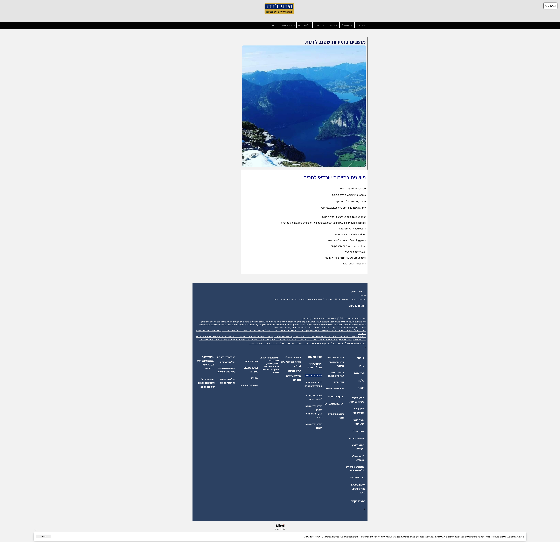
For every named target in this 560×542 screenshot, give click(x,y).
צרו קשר (275, 25)
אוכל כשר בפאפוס (359, 422)
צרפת (360, 357)
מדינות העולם (347, 25)
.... (362, 481)
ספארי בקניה (358, 501)
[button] (550, 6)
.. (348, 291)
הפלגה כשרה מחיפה (293, 378)
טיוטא (254, 378)
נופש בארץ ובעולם (358, 447)
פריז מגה (359, 373)
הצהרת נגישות (288, 25)
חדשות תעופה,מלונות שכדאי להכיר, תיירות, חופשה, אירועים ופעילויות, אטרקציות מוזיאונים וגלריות (269, 365)
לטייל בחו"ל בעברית (358, 458)
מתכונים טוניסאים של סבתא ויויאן (354, 468)
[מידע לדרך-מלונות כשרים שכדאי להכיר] (358, 492)
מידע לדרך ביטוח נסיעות (356, 400)
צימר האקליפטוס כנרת (335, 388)
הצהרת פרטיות (357, 306)
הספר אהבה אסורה (251, 369)
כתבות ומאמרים (333, 403)
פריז (361, 365)
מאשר (43, 536)
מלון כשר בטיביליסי (358, 411)
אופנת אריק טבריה (356, 438)
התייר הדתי (361, 25)
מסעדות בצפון (206, 383)
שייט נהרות (294, 371)
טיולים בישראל (304, 25)
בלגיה (361, 380)
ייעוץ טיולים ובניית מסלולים (326, 25)
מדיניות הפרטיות (313, 536)
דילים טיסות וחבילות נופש (314, 365)
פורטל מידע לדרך (357, 431)
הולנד (361, 388)
